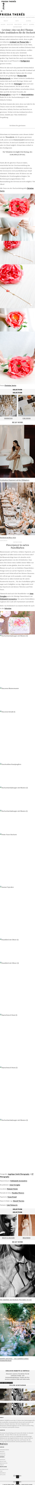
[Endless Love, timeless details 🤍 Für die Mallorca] (29, 1394)
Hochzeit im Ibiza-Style (8, 537)
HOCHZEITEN (21, 17)
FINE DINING (8, 418)
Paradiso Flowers (18, 1193)
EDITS (17, 21)
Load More (17, 1366)
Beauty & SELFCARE (8, 1237)
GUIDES (15, 17)
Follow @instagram (17, 1385)
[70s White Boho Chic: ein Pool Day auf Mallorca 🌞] (17, 1394)
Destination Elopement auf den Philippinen (14, 480)
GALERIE (2, 17)
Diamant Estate (12, 1189)
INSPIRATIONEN (30, 17)
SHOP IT (25, 24)
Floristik (26, 418)
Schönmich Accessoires (18, 1181)
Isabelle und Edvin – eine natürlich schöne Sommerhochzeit (14, 1359)
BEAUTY (6, 21)
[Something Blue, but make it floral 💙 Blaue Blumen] (6, 1394)
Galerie (3, 24)
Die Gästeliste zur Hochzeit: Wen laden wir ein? (16, 1300)
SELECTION (9, 17)
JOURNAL (28, 21)
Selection (10, 24)
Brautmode (18, 24)
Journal (31, 24)
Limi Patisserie (12, 1205)
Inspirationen (17, 27)
